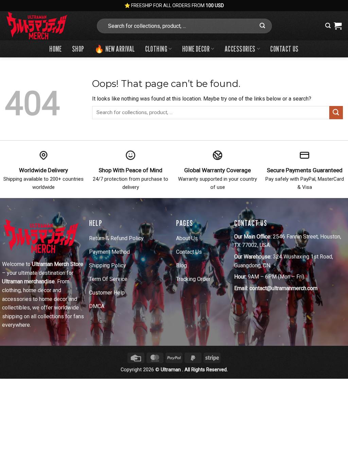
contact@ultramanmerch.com (283, 288)
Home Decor (196, 48)
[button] (328, 25)
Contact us (284, 48)
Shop (78, 48)
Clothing (156, 48)
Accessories (240, 48)
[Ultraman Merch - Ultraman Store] (45, 25)
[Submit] (262, 26)
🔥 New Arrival (114, 48)
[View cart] (338, 26)
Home (55, 48)
